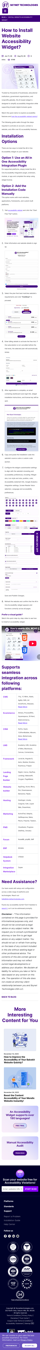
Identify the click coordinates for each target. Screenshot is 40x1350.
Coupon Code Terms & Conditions (19, 1321)
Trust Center (23, 1318)
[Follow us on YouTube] (17, 1236)
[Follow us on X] (9, 1236)
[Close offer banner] (37, 533)
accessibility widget (15, 210)
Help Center (9, 1224)
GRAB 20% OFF (37, 543)
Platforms (8, 1201)
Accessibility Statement (14, 1323)
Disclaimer (14, 1318)
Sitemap (28, 1323)
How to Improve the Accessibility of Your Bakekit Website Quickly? (19, 1060)
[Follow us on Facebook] (5, 1236)
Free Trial (20, 1126)
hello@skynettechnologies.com (13, 899)
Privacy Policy (27, 1315)
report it (4, 908)
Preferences (11, 1346)
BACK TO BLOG (9, 997)
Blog (4, 17)
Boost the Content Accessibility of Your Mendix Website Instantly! (19, 1098)
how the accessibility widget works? (24, 116)
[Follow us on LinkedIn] (13, 1236)
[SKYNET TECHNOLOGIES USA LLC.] (20, 5)
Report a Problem (12, 1216)
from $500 (20, 1153)
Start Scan (31, 1189)
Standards (9, 1206)
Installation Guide (12, 1220)
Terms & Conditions (14, 1315)
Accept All (29, 1346)
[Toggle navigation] (5, 10)
